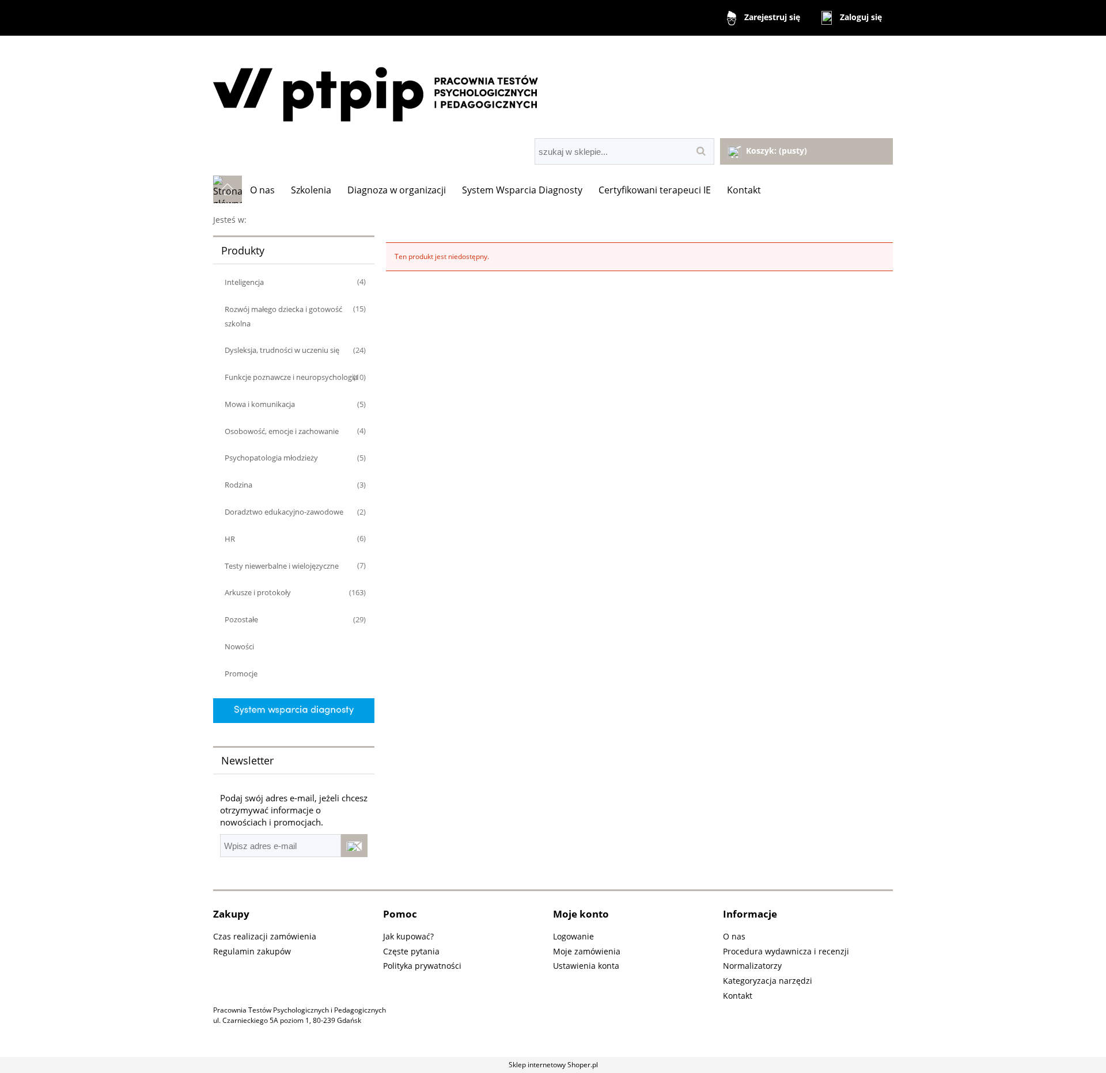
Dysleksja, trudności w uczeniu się (282, 350)
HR (230, 539)
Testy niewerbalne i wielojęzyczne (282, 566)
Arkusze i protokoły (258, 592)
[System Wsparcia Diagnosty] (293, 710)
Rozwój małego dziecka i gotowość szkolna (283, 316)
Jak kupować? (408, 936)
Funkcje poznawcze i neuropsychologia (291, 377)
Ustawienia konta (586, 965)
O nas (734, 936)
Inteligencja (244, 282)
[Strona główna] (553, 88)
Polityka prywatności (422, 965)
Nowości (239, 646)
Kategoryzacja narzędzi (767, 980)
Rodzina (238, 485)
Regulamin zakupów (252, 951)
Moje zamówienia (586, 951)
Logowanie (573, 936)
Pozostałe (241, 619)
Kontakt (737, 995)
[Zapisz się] (354, 845)
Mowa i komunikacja (260, 404)
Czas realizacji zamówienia (264, 936)
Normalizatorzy (752, 965)
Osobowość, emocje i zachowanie (282, 431)
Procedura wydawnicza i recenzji (786, 951)
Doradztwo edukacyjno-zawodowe (284, 512)
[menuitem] (262, 190)
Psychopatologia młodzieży (271, 457)
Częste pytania (411, 951)
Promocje (241, 673)
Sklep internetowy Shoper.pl (553, 1065)
